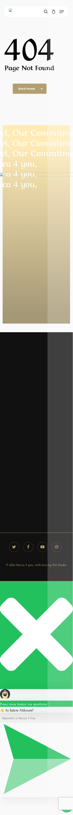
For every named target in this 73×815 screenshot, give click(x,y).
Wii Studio (59, 565)
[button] (61, 12)
